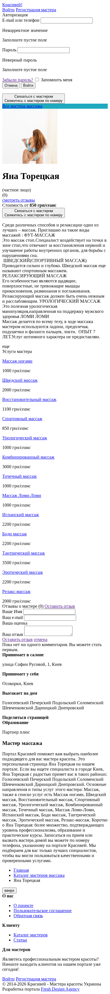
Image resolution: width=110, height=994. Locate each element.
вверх (9, 890)
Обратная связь (28, 915)
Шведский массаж (20, 380)
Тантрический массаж (23, 553)
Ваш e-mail (12, 617)
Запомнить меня (56, 79)
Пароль (9, 49)
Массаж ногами (17, 361)
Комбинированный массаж (28, 457)
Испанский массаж (20, 514)
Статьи (20, 940)
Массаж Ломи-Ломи (21, 495)
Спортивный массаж (22, 418)
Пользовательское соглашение (43, 910)
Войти (8, 9)
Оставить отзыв (60, 606)
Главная (21, 870)
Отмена (11, 85)
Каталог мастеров (31, 934)
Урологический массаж (24, 437)
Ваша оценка (14, 623)
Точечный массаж (19, 476)
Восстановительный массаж (29, 399)
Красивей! (12, 4)
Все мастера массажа (22, 106)
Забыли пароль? (17, 79)
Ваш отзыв (12, 634)
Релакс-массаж (16, 591)
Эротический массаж (22, 572)
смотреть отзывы (18, 200)
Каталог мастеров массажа (39, 875)
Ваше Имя (12, 611)
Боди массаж (14, 533)
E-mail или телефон (20, 20)
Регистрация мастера (36, 9)
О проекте (23, 905)
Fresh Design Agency (60, 989)
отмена (40, 639)
